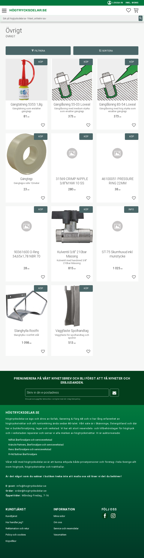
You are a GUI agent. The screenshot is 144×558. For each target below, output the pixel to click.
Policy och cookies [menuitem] (16, 534)
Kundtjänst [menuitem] (11, 516)
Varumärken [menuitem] (60, 534)
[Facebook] (105, 518)
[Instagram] (113, 518)
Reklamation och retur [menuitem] (17, 528)
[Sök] (140, 18)
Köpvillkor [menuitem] (11, 541)
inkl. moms (132, 3)
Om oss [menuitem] (58, 522)
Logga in (115, 3)
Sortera (107, 50)
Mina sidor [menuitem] (59, 516)
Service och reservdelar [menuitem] (66, 528)
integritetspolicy (73, 399)
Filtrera (40, 50)
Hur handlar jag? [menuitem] (14, 522)
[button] (5, 11)
